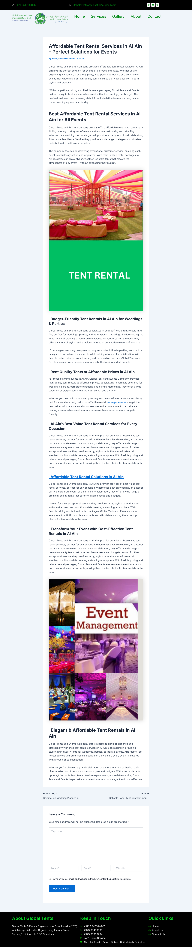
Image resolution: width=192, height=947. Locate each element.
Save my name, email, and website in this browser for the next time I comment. (92, 879)
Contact (154, 16)
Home (79, 16)
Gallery (118, 16)
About (136, 16)
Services (98, 16)
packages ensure (116, 402)
